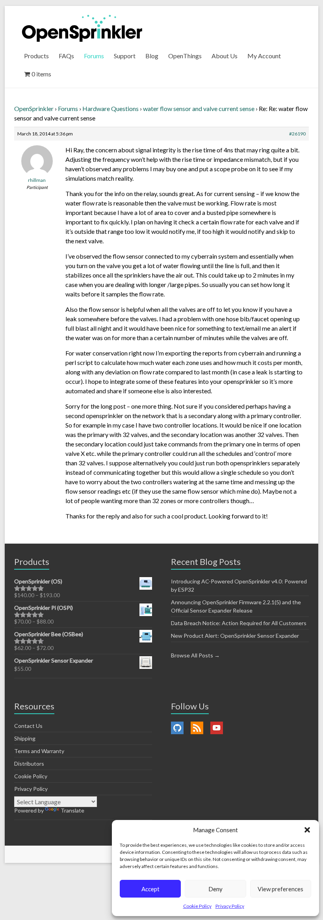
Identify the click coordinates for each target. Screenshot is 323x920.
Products (36, 55)
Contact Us (28, 725)
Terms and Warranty (39, 751)
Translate (72, 810)
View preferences (280, 888)
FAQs (66, 55)
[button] (307, 830)
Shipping (24, 738)
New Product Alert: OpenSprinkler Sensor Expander (235, 635)
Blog (151, 55)
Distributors (29, 763)
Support (125, 55)
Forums (94, 55)
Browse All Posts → (195, 655)
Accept (150, 888)
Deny (215, 888)
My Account (264, 55)
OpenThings (185, 55)
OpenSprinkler (34, 108)
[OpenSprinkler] (82, 27)
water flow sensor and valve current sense (198, 108)
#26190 (297, 134)
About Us (225, 55)
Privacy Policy (229, 906)
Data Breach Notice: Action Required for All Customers (238, 623)
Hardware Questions (110, 108)
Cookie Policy (197, 906)
